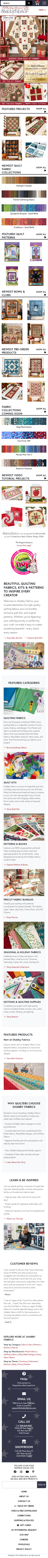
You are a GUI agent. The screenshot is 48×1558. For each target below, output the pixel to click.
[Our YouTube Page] (27, 1472)
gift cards (25, 1525)
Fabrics (24, 1344)
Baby (14, 1364)
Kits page (27, 545)
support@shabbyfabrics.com (24, 1408)
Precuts (15, 1347)
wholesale (24, 1544)
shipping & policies (24, 1520)
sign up (41, 1484)
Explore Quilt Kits (34, 638)
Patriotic (7, 1364)
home (24, 1491)
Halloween (33, 1361)
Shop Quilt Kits (13, 809)
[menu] (44, 3)
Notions (7, 1347)
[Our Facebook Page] (15, 1472)
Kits (30, 1344)
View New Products (14, 1058)
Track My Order (25, 1506)
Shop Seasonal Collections (17, 967)
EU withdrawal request (24, 1530)
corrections (24, 1515)
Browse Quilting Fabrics (16, 747)
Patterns (36, 1344)
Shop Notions (12, 1016)
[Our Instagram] (21, 1472)
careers (24, 1539)
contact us (24, 1501)
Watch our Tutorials (14, 1218)
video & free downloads (24, 1510)
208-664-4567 (26, 1425)
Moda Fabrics (30, 1351)
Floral (20, 1364)
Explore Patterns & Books (17, 864)
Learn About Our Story (15, 1162)
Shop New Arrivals (14, 638)
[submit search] (28, 3)
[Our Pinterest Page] (33, 1472)
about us (24, 1496)
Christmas (23, 1361)
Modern (27, 1364)
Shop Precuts (12, 917)
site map (24, 1534)
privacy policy (24, 1549)
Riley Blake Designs (27, 1354)
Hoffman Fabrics (10, 1354)
